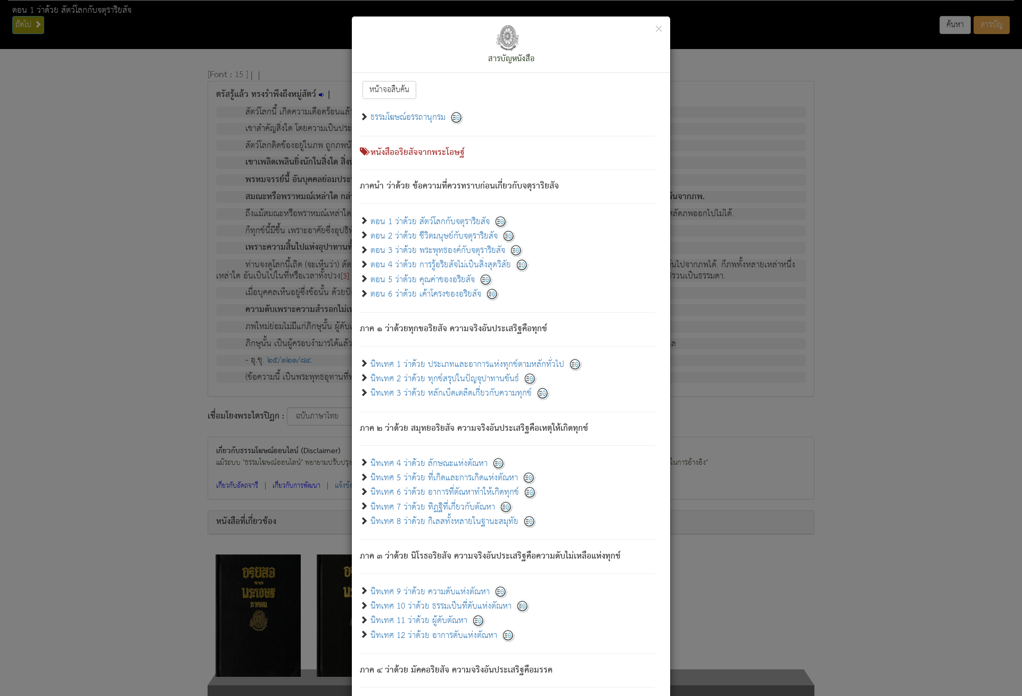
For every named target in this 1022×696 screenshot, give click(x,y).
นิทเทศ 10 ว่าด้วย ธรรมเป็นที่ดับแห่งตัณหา (441, 606)
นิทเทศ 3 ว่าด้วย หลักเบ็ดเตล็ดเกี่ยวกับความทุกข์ (451, 393)
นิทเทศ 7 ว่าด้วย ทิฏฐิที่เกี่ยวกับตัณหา (432, 506)
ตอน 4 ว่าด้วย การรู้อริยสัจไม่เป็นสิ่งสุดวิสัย (440, 265)
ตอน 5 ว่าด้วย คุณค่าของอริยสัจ (422, 279)
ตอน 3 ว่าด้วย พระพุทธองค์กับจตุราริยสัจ (437, 250)
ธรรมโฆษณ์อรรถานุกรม (408, 117)
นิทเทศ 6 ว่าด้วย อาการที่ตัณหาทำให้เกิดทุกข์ (444, 492)
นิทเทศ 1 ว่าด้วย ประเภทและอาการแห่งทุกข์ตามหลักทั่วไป (467, 364)
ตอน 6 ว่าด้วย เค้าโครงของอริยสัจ (425, 294)
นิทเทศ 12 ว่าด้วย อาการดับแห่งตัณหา (433, 635)
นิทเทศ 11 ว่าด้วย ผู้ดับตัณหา (418, 620)
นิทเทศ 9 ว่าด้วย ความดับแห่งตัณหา (430, 591)
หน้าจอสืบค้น (389, 90)
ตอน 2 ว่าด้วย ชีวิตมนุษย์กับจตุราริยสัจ (434, 235)
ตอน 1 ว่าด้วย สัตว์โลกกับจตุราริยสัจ (430, 221)
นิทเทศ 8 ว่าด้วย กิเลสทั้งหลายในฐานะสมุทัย (444, 521)
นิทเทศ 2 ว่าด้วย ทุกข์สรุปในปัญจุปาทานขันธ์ (444, 378)
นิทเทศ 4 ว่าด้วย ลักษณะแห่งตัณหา (429, 463)
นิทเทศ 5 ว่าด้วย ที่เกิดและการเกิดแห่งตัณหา (444, 478)
